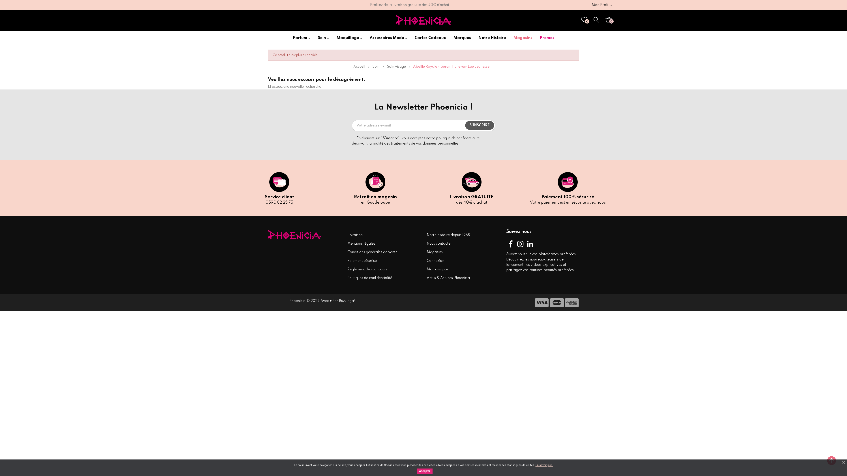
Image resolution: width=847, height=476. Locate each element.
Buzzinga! (347, 301)
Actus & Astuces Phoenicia (448, 278)
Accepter (424, 471)
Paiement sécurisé (362, 261)
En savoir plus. (544, 465)
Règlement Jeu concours (367, 269)
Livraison (355, 235)
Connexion (435, 261)
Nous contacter (439, 243)
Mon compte (437, 269)
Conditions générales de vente (372, 252)
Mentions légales (361, 243)
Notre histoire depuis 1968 (448, 235)
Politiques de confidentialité (369, 278)
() (587, 21)
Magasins (435, 252)
